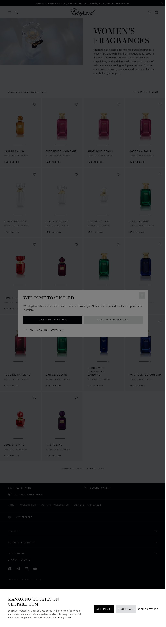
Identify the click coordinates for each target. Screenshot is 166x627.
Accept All (104, 609)
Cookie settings (147, 609)
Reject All (126, 609)
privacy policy (64, 617)
